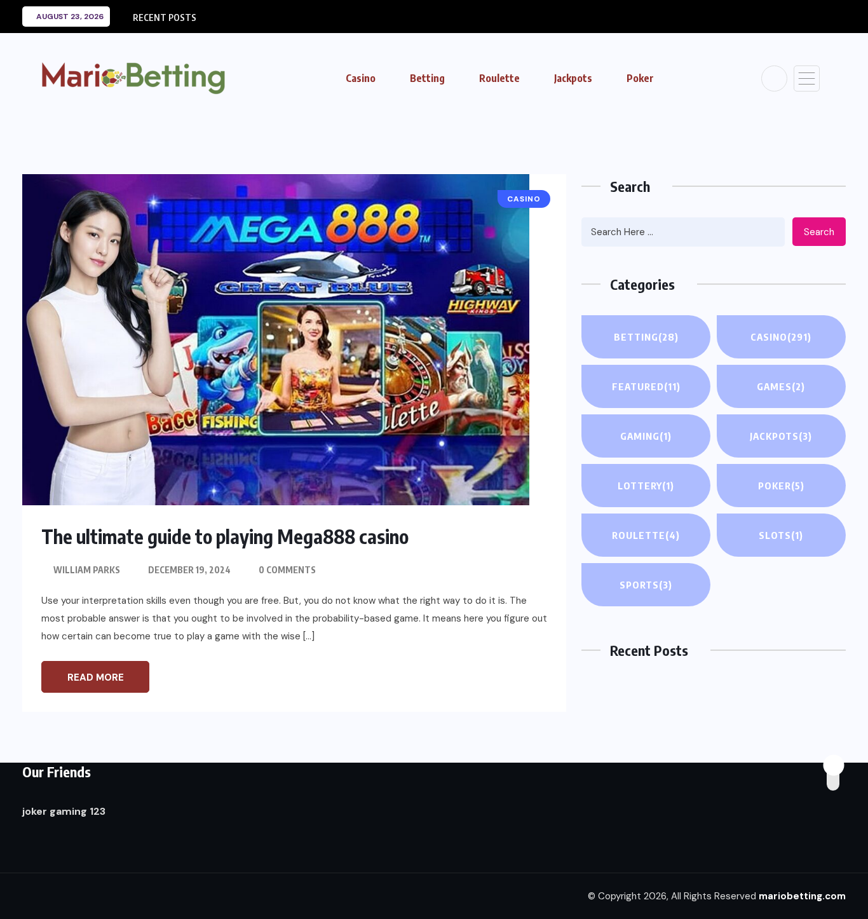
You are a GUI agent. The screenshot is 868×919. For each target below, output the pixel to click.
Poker (640, 78)
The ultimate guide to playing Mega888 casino (225, 536)
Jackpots (573, 78)
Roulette (499, 78)
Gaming (646, 436)
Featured (646, 386)
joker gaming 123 (63, 811)
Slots (781, 535)
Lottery (646, 485)
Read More (95, 677)
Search (819, 232)
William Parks (86, 569)
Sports (646, 584)
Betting (427, 78)
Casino (361, 78)
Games (781, 386)
